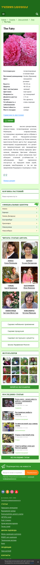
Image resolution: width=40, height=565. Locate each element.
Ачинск (4, 209)
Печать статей (5, 526)
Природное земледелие (9, 508)
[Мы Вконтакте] (3, 491)
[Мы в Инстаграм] (12, 491)
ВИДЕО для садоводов (9, 537)
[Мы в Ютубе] (16, 491)
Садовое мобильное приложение (21, 324)
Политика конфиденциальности (11, 500)
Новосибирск (7, 231)
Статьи (4, 504)
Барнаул (5, 212)
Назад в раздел (9, 180)
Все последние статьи (20, 457)
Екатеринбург (7, 220)
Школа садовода (9, 530)
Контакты (5, 555)
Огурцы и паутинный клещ (24, 435)
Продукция (6, 547)
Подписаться (32, 472)
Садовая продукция (16, 331)
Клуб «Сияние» (6, 520)
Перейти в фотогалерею (20, 387)
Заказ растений (6, 551)
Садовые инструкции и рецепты (21, 338)
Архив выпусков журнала (9, 523)
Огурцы (17, 440)
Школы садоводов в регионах (11, 534)
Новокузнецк (7, 227)
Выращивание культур (8, 511)
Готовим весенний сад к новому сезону (26, 424)
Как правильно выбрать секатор (23, 413)
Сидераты (18, 408)
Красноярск (6, 223)
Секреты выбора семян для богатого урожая (25, 447)
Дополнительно (20, 430)
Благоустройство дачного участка (12, 514)
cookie (32, 563)
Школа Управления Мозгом (18, 345)
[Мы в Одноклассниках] (7, 491)
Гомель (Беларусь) (8, 216)
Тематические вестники (8, 540)
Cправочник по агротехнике (13, 115)
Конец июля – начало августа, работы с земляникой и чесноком (26, 401)
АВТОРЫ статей (6, 517)
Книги (3, 543)
